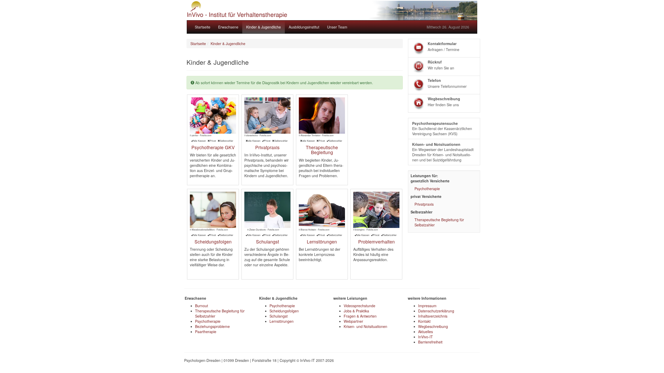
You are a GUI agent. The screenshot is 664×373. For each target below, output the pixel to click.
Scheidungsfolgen (213, 241)
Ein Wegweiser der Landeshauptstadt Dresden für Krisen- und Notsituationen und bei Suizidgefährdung (443, 152)
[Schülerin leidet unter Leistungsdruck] (267, 210)
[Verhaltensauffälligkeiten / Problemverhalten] (376, 210)
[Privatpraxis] (267, 115)
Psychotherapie (427, 188)
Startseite (202, 27)
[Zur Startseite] (332, 10)
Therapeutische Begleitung (322, 149)
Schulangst (267, 241)
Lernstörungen (322, 241)
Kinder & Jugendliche (263, 27)
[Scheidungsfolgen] (213, 210)
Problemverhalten (376, 241)
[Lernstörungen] (322, 210)
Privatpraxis (267, 147)
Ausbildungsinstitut (304, 27)
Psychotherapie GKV (213, 147)
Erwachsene (228, 27)
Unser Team (337, 27)
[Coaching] (322, 115)
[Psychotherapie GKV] (213, 115)
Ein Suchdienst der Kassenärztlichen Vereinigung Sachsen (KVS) (442, 128)
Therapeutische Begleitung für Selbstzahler (439, 222)
